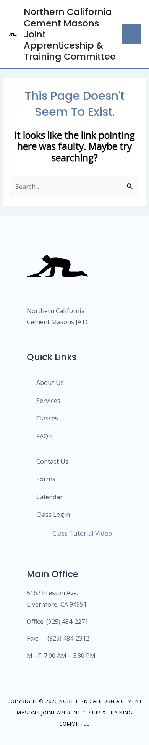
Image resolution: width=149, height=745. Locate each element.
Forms (45, 478)
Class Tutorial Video (82, 533)
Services (48, 400)
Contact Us (52, 461)
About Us (50, 382)
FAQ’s (44, 436)
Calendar (49, 496)
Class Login (53, 514)
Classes (47, 418)
